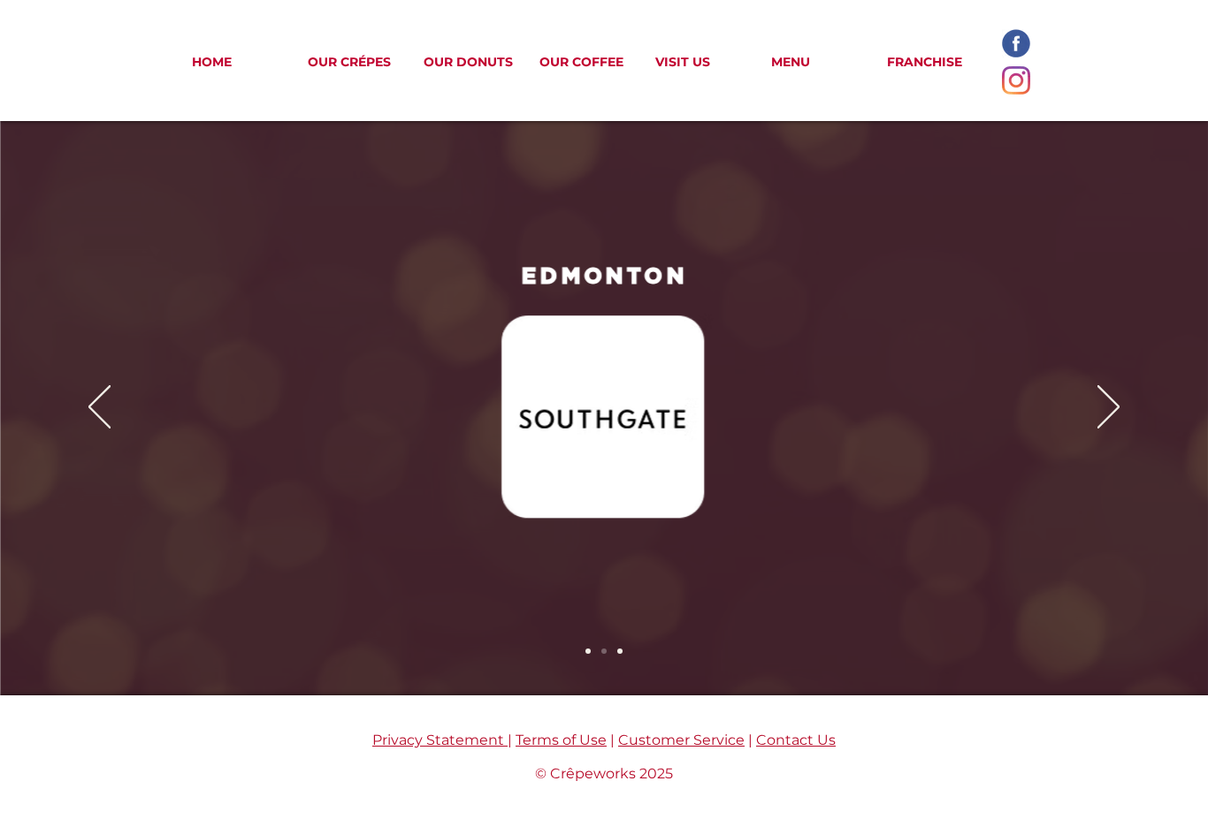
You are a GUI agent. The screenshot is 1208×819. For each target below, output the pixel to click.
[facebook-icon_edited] (1016, 43)
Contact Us (796, 740)
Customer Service (681, 740)
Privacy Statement (440, 740)
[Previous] (99, 408)
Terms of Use (561, 740)
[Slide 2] (604, 651)
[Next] (1108, 408)
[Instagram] (1016, 80)
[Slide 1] (588, 651)
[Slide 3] (620, 651)
